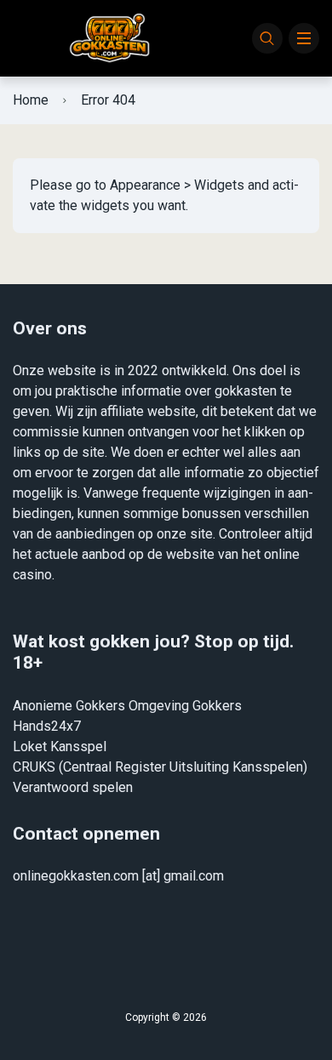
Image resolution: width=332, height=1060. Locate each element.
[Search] (267, 38)
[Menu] (304, 38)
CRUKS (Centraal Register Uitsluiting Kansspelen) (160, 767)
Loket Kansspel (59, 746)
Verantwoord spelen (73, 787)
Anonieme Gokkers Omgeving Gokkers (127, 706)
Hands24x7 (47, 726)
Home (31, 100)
